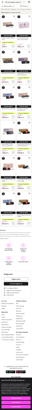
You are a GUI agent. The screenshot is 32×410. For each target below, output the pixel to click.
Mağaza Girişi (16, 279)
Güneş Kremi (19, 352)
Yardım (3, 317)
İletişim (3, 308)
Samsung (8, 232)
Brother (4, 232)
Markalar (3, 306)
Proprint (13, 232)
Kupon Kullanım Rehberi (7, 334)
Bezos (27, 234)
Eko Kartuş (27, 232)
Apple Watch (19, 318)
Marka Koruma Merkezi (7, 303)
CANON (12, 234)
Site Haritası (4, 332)
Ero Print (8, 234)
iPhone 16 (18, 344)
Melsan (2, 236)
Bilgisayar (13, 9)
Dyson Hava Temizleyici (22, 354)
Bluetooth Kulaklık (21, 321)
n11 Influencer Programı (7, 339)
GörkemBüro (21, 234)
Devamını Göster (4, 238)
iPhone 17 (18, 339)
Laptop (18, 347)
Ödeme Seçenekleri (6, 319)
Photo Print (18, 236)
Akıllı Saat (18, 311)
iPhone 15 (18, 334)
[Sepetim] (29, 2)
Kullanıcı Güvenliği (6, 327)
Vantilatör (18, 349)
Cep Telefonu (19, 328)
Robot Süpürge (20, 306)
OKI (14, 236)
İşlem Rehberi (5, 324)
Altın (17, 303)
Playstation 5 (19, 316)
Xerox (23, 232)
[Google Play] (10, 371)
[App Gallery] (21, 371)
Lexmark (24, 236)
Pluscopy (28, 236)
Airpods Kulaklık (20, 313)
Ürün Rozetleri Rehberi (7, 337)
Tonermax (2, 234)
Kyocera (11, 236)
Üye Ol (3, 314)
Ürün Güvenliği (5, 329)
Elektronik (7, 9)
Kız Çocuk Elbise (20, 337)
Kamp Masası (19, 359)
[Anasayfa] (2, 9)
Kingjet (16, 234)
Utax (20, 232)
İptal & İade (4, 322)
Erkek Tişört (19, 326)
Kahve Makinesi (20, 357)
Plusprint (6, 236)
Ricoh (17, 232)
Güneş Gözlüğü (20, 342)
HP (0, 232)
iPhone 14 (18, 308)
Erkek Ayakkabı (20, 323)
